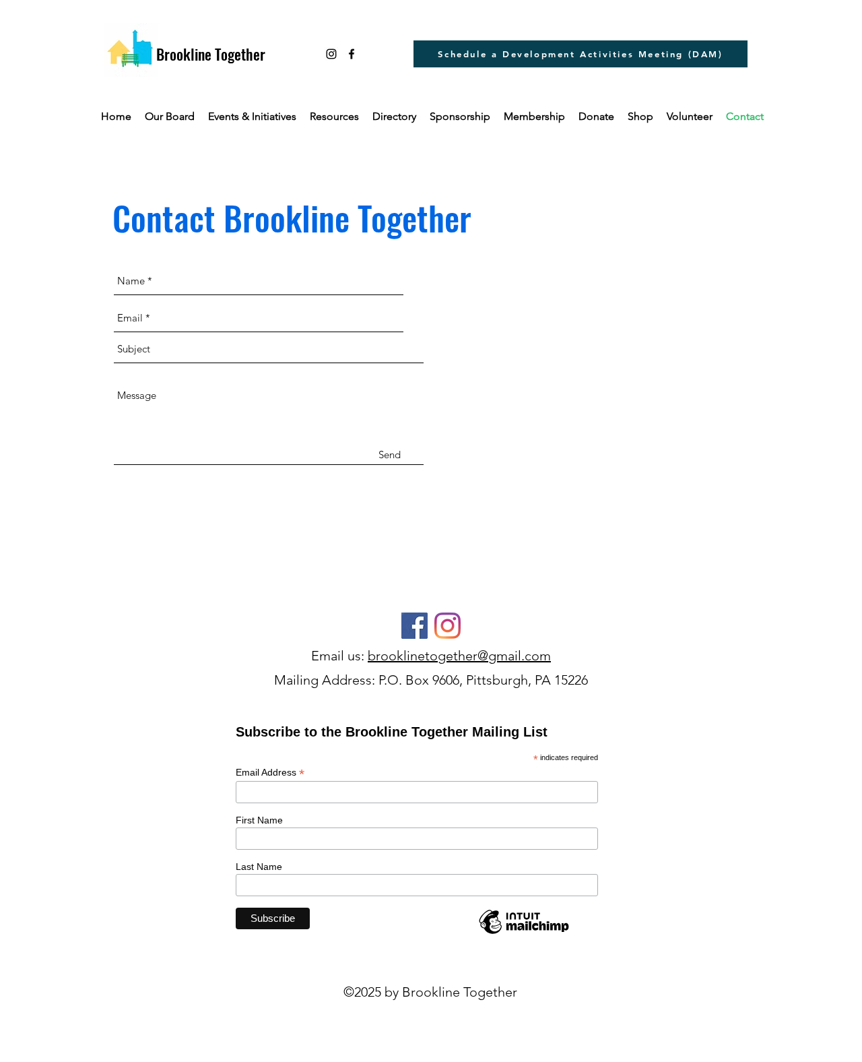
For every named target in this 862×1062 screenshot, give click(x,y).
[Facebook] (414, 626)
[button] (334, 116)
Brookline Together (210, 54)
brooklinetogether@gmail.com (459, 656)
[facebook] (351, 54)
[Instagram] (331, 54)
